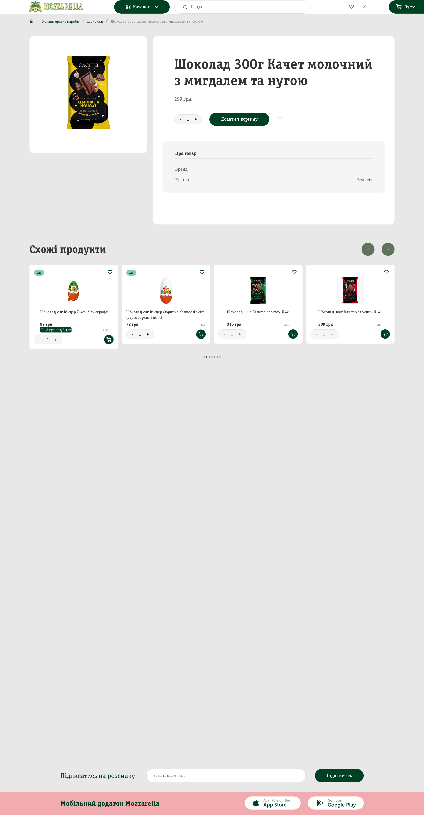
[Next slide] (388, 249)
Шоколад (95, 21)
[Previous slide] (368, 249)
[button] (204, 357)
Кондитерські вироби (60, 21)
